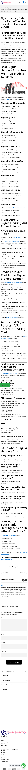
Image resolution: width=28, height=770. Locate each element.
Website (3, 651)
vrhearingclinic (7, 598)
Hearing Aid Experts (7, 559)
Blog (8, 8)
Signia (8, 99)
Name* (3, 634)
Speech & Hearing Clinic (9, 535)
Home (2, 8)
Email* (3, 642)
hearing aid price (18, 237)
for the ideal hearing (12, 317)
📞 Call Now (5, 385)
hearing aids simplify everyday (13, 282)
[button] (23, 580)
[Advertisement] (14, 713)
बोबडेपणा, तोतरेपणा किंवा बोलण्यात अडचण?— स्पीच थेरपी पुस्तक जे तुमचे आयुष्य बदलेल (13, 589)
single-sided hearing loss (18, 207)
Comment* (4, 618)
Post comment (14, 662)
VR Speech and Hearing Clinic (11, 241)
